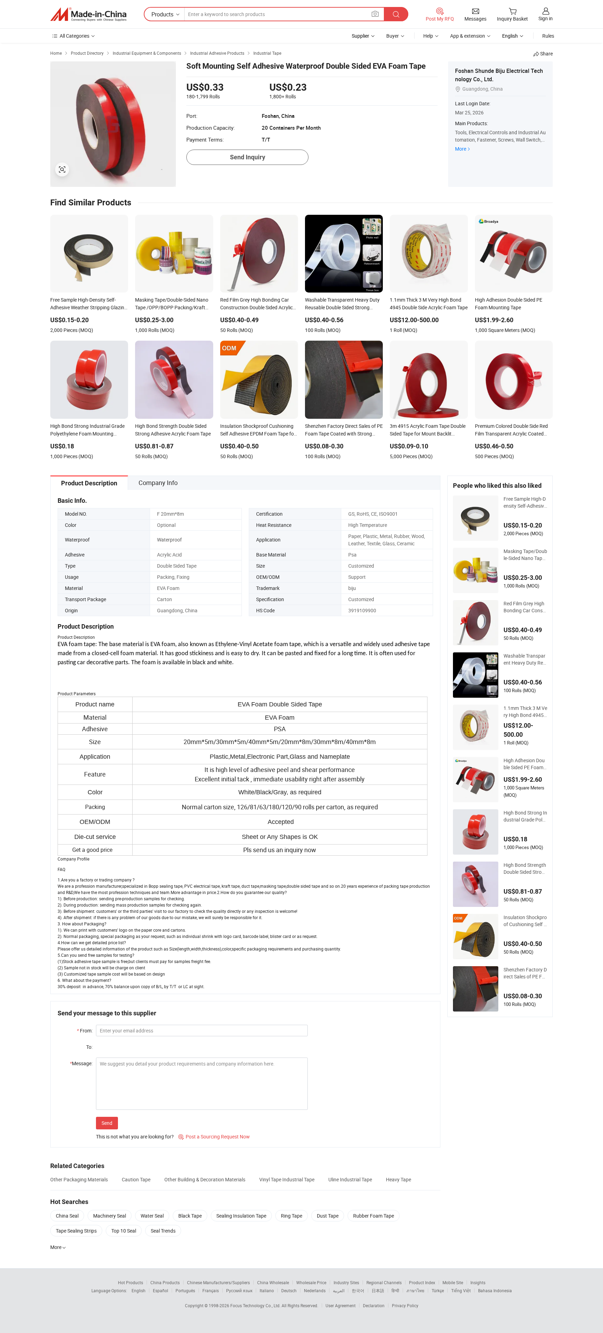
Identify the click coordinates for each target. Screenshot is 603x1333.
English (139, 1290)
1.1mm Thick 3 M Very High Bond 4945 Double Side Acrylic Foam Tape (525, 712)
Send (107, 1123)
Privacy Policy (405, 1305)
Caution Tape (136, 1179)
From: (84, 1030)
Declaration (374, 1305)
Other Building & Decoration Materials (204, 1179)
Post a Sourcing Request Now (214, 1136)
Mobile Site (452, 1282)
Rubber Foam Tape (373, 1215)
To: (89, 1047)
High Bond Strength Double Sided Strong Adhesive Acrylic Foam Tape (525, 869)
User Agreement (341, 1305)
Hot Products (130, 1282)
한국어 (358, 1290)
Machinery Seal (109, 1215)
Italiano (267, 1290)
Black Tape (190, 1215)
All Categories (74, 35)
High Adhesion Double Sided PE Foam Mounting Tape (524, 764)
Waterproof (169, 539)
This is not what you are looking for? (135, 1136)
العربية (338, 1290)
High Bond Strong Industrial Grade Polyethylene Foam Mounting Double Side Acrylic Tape (525, 816)
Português (185, 1290)
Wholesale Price (311, 1282)
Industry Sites (346, 1282)
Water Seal (152, 1215)
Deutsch (289, 1290)
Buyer (392, 35)
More (460, 148)
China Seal (67, 1215)
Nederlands (315, 1290)
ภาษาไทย (415, 1290)
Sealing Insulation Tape (241, 1215)
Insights (477, 1282)
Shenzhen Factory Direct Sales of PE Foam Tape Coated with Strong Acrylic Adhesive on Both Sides (525, 973)
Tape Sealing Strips (76, 1230)
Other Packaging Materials (79, 1179)
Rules (548, 35)
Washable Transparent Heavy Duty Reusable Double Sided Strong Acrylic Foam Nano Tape (525, 659)
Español (160, 1290)
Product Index (422, 1282)
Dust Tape (327, 1215)
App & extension (467, 35)
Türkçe (438, 1290)
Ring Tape (291, 1215)
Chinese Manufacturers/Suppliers (218, 1282)
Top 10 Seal (123, 1230)
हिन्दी (395, 1290)
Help (428, 35)
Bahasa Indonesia (495, 1290)
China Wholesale (273, 1282)
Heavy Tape (398, 1179)
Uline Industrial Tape (350, 1179)
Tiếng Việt (461, 1290)
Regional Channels (384, 1282)
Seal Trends (163, 1230)
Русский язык (239, 1290)
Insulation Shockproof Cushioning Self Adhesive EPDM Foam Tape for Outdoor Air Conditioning (525, 921)
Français (210, 1290)
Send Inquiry (247, 157)
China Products (165, 1282)
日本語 (378, 1290)
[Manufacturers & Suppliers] (88, 14)
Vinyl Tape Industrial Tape (286, 1179)
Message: (81, 1063)
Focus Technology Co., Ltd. (256, 1305)
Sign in (545, 18)
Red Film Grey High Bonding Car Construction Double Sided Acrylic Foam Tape (525, 607)
